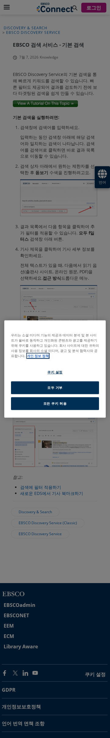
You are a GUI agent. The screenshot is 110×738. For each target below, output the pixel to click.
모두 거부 (55, 387)
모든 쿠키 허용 (55, 403)
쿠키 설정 (55, 372)
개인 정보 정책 (38, 356)
